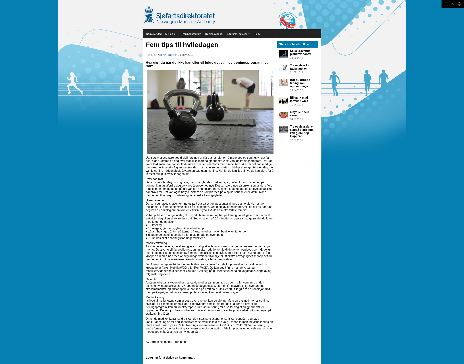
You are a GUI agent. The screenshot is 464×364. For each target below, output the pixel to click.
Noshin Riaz (165, 54)
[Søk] (446, 4)
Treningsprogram (191, 33)
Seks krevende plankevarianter (300, 52)
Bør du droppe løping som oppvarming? (300, 83)
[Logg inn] (459, 4)
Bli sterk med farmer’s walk (299, 99)
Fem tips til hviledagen (182, 44)
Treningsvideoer (214, 33)
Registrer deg (154, 33)
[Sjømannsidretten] (179, 15)
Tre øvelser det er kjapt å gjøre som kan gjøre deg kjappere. (302, 131)
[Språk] (453, 4)
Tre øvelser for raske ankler (300, 67)
